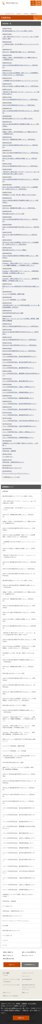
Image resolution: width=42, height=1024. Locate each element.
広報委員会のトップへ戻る (11, 477)
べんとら (5, 940)
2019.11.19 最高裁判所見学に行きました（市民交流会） (19, 339)
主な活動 (5, 925)
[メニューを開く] (39, 3)
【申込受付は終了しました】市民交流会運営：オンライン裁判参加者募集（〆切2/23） (19, 756)
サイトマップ (26, 976)
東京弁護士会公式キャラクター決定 (13, 213)
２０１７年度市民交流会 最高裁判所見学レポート (18, 415)
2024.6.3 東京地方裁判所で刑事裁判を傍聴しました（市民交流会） (18, 661)
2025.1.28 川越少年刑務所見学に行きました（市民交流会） (20, 152)
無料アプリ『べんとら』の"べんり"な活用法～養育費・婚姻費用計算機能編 (18, 768)
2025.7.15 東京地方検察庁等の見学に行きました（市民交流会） (19, 574)
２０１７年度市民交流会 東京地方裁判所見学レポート (19, 403)
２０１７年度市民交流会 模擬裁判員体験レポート (18, 398)
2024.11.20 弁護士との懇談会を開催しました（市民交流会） (19, 620)
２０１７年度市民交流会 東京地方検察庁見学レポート (19, 409)
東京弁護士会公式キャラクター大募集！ (14, 250)
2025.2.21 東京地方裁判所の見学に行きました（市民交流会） (19, 606)
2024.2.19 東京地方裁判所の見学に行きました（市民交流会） (19, 679)
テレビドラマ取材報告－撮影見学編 (13, 294)
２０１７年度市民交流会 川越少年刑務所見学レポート (19, 426)
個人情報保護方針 (27, 979)
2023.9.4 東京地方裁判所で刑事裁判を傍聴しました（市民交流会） (18, 711)
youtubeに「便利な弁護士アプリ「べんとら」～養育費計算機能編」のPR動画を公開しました (19, 733)
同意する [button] (21, 1018)
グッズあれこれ (7, 456)
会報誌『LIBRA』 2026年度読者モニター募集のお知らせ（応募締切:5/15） (19, 522)
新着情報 (5, 491)
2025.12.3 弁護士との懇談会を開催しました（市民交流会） (20, 86)
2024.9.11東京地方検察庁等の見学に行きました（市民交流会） (19, 640)
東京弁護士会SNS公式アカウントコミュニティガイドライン (29, 987)
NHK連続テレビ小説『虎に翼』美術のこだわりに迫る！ (19, 194)
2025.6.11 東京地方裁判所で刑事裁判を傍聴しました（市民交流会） (19, 586)
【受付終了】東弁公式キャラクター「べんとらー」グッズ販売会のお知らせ (19, 556)
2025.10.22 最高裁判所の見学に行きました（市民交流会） (20, 99)
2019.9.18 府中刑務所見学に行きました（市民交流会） (19, 351)
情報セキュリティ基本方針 (10, 996)
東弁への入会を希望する (29, 952)
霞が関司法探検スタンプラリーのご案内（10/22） (17, 31)
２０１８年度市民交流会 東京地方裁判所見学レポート (19, 356)
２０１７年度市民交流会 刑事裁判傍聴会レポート (18, 437)
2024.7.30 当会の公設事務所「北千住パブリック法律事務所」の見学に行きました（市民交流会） (19, 647)
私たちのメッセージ (27, 955)
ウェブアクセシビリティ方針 (11, 985)
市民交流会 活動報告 (9, 451)
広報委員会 (26, 13)
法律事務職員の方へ (30, 964)
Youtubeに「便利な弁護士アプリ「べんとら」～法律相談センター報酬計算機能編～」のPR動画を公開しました (19, 719)
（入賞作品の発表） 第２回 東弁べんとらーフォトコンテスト (19, 509)
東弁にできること (8, 955)
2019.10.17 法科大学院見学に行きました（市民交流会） (19, 345)
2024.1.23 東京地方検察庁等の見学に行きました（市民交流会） (19, 686)
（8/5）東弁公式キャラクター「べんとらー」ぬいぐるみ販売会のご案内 (19, 502)
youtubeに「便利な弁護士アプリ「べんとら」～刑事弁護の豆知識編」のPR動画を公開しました (19, 726)
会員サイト (12, 964)
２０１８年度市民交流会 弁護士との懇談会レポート (18, 387)
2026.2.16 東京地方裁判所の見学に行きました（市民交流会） (19, 529)
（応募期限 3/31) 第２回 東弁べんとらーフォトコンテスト (20, 80)
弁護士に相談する (8, 952)
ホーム (1, 13)
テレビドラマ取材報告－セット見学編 (14, 299)
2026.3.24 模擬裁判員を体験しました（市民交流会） (19, 52)
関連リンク (25, 992)
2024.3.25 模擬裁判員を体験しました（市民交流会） (19, 208)
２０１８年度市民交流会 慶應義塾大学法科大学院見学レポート (19, 827)
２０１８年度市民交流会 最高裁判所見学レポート (18, 368)
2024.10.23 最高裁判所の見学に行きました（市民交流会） (20, 166)
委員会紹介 (19, 13)
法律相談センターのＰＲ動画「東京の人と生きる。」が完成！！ (19, 895)
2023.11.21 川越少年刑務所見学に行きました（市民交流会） (19, 693)
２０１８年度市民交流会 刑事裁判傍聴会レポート (18, 392)
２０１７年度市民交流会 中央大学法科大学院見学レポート (20, 420)
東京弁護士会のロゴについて (11, 930)
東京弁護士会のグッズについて (12, 468)
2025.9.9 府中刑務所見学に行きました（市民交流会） (19, 105)
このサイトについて (27, 973)
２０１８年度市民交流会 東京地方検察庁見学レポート (19, 362)
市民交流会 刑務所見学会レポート (13, 462)
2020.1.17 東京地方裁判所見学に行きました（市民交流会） (20, 326)
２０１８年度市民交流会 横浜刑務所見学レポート (18, 381)
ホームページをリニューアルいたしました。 (16, 473)
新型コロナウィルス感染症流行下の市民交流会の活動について (19, 740)
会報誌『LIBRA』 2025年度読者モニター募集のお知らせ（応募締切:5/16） (19, 593)
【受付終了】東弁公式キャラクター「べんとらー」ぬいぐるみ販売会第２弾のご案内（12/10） (19, 633)
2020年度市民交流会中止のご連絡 (12, 313)
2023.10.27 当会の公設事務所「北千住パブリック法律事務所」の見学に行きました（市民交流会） (19, 699)
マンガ (5, 945)
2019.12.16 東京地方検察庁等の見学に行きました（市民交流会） (19, 782)
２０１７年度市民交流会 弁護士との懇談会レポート (18, 432)
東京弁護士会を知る (10, 13)
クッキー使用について (13, 1008)
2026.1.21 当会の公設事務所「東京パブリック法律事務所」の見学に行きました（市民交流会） (19, 536)
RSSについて (7, 992)
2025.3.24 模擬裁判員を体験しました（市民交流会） (19, 139)
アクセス (5, 975)
